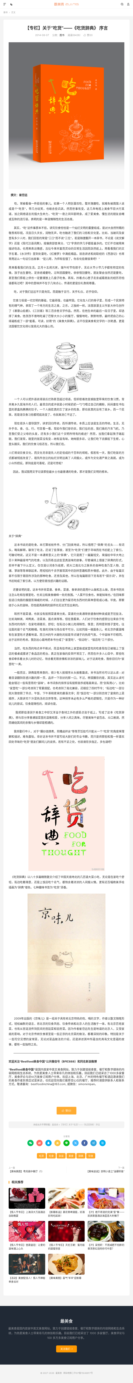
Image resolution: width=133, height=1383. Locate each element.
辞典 (80, 1155)
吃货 (41, 1155)
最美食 (66, 4)
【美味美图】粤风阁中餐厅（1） (26, 1171)
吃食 (51, 1155)
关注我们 (66, 1348)
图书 (5, 12)
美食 (71, 1155)
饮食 (90, 1155)
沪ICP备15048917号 (83, 1373)
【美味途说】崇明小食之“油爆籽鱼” (105, 1171)
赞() (88, 35)
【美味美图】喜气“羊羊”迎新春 (64, 1277)
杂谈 (61, 1155)
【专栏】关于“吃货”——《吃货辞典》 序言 (66, 28)
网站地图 (67, 1373)
